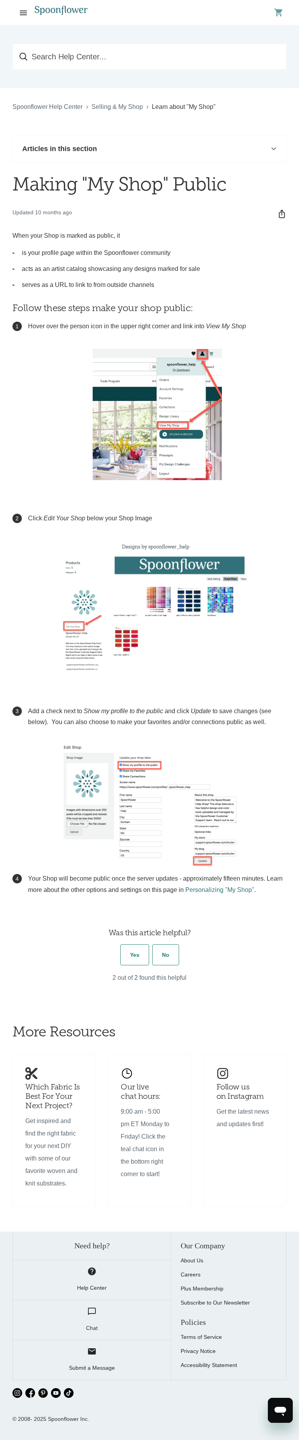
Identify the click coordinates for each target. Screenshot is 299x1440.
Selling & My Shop (117, 106)
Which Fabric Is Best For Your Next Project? (52, 1097)
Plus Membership (202, 1288)
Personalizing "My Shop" (219, 889)
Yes (134, 955)
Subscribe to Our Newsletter (215, 1302)
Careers (191, 1274)
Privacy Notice (198, 1351)
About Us (192, 1260)
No (165, 955)
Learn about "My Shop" (184, 106)
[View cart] (279, 12)
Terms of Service (201, 1337)
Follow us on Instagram (240, 1092)
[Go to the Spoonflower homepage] (61, 12)
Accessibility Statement (209, 1365)
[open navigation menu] (23, 12)
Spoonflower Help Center (47, 106)
